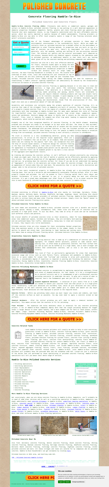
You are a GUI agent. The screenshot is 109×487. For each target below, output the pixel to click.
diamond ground (45, 150)
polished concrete (41, 28)
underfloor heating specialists (75, 401)
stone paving (22, 409)
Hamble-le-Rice (47, 192)
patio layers (80, 411)
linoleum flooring (74, 409)
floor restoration (57, 403)
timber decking (23, 407)
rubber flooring (79, 407)
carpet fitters (17, 411)
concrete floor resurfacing (28, 343)
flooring (47, 66)
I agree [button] (61, 481)
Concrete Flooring (20, 472)
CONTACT (87, 12)
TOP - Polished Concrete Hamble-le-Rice (27, 457)
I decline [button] (67, 481)
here (68, 451)
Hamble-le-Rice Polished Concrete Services (36, 360)
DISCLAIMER (94, 12)
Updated (31, 472)
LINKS (76, 12)
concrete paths (88, 403)
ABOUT (81, 12)
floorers (47, 409)
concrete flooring (49, 86)
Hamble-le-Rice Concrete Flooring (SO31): (29, 26)
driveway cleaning (57, 405)
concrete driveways (39, 401)
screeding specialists (49, 411)
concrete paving (26, 403)
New (27, 472)
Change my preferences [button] (78, 481)
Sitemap (13, 472)
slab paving (50, 407)
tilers (83, 405)
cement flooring (35, 345)
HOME (72, 12)
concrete (85, 240)
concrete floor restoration (85, 333)
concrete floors (81, 339)
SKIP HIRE (29, 405)
